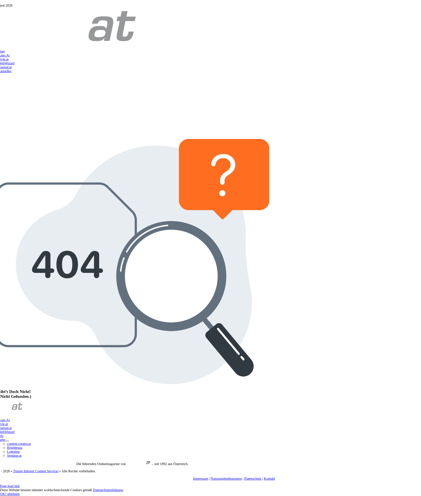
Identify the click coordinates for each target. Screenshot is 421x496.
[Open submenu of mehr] (7, 441)
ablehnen (13, 494)
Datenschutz (252, 478)
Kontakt (269, 478)
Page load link (10, 486)
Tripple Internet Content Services (36, 471)
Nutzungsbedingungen (226, 478)
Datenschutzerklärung (108, 490)
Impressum (200, 478)
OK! (3, 494)
